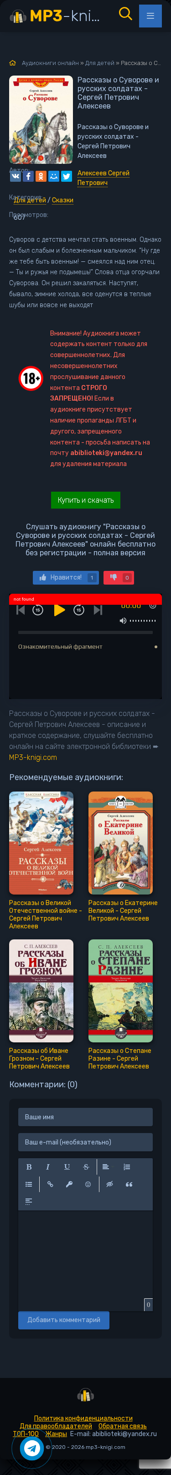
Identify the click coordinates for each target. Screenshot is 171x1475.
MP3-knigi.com (33, 757)
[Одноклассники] (41, 176)
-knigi (67, 15)
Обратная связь (122, 1426)
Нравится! (72, 577)
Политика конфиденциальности (83, 1418)
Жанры (56, 1434)
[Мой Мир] (53, 176)
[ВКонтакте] (15, 176)
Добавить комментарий (63, 1320)
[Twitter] (66, 176)
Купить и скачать (86, 500)
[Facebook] (28, 176)
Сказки (62, 200)
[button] (28, 1167)
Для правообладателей (56, 1426)
